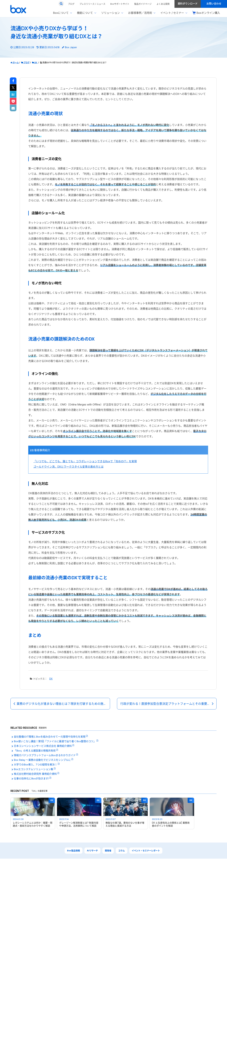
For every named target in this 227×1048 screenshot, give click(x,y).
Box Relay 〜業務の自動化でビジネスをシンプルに (42, 759)
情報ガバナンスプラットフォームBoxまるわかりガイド (45, 755)
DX (51, 678)
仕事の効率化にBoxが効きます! (32, 778)
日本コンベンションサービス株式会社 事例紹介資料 (43, 746)
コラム (121, 850)
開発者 (108, 850)
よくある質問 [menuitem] (163, 3)
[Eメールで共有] (13, 108)
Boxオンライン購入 (208, 12)
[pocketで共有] (13, 101)
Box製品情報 (73, 850)
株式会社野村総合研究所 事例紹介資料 (35, 773)
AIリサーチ (92, 850)
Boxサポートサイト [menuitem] (119, 3)
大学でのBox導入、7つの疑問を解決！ (36, 764)
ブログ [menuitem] (71, 3)
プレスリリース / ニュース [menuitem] (92, 3)
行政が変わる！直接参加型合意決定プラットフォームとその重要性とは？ (168, 703)
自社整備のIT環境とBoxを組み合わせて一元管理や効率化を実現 (50, 736)
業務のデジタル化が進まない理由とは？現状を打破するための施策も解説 (63, 703)
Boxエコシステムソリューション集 (34, 769)
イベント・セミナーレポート (146, 850)
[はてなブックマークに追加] (13, 94)
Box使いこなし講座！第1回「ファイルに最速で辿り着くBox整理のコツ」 (55, 741)
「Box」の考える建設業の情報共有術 (35, 750)
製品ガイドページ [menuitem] (143, 3)
